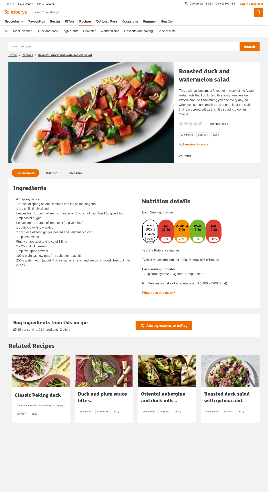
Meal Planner (22, 31)
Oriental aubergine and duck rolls (163, 397)
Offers (70, 21)
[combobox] (142, 12)
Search (249, 46)
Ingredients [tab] (25, 173)
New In (166, 21)
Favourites (36, 21)
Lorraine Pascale (195, 144)
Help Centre (25, 3)
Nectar (55, 21)
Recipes (85, 21)
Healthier (89, 31)
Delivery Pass (107, 22)
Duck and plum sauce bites (102, 397)
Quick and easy (47, 31)
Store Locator (45, 3)
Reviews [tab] (75, 173)
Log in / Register (251, 4)
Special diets (167, 31)
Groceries (12, 21)
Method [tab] (51, 173)
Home (12, 55)
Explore (9, 3)
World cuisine (109, 31)
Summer (149, 21)
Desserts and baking (138, 31)
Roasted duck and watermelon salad (65, 55)
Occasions (130, 21)
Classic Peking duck (38, 394)
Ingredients (70, 31)
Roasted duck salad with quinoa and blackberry (227, 397)
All (6, 31)
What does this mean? (158, 292)
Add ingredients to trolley (166, 325)
